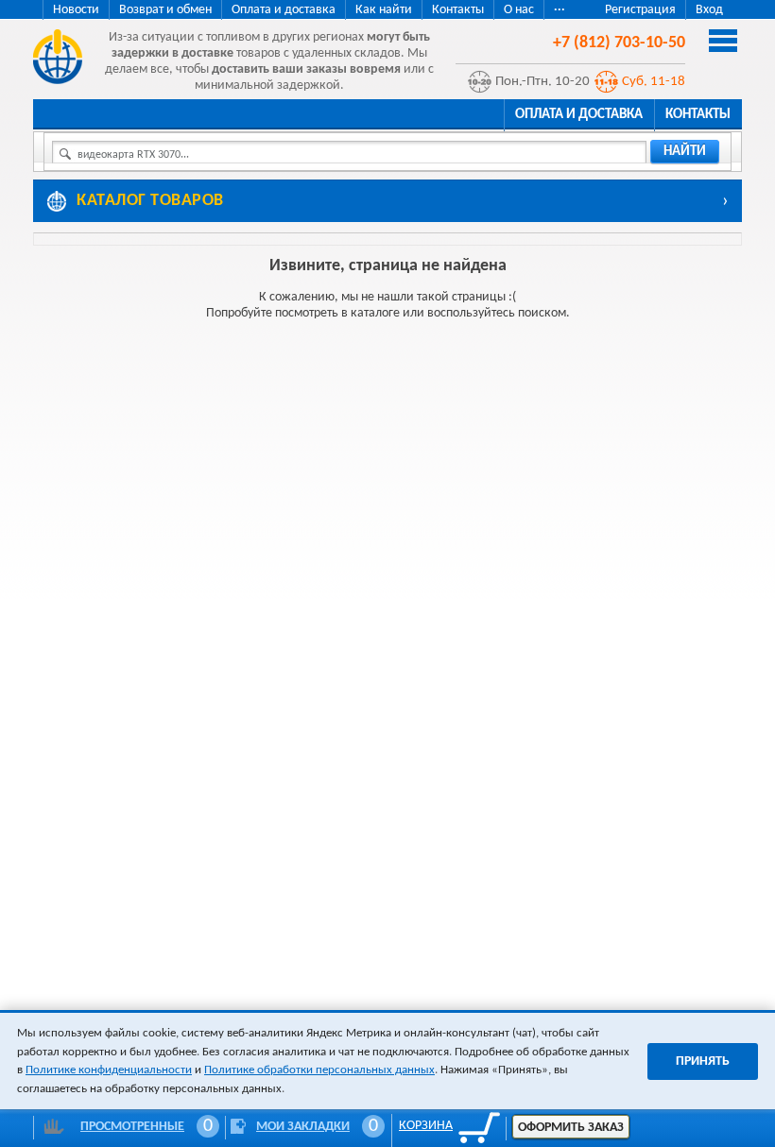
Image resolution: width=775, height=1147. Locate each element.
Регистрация (640, 10)
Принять (703, 1061)
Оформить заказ (571, 1128)
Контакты (458, 10)
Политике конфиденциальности (109, 1070)
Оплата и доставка (284, 10)
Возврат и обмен (165, 10)
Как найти (383, 10)
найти (684, 152)
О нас (519, 10)
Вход (709, 10)
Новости (76, 10)
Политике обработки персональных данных (319, 1070)
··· (559, 10)
